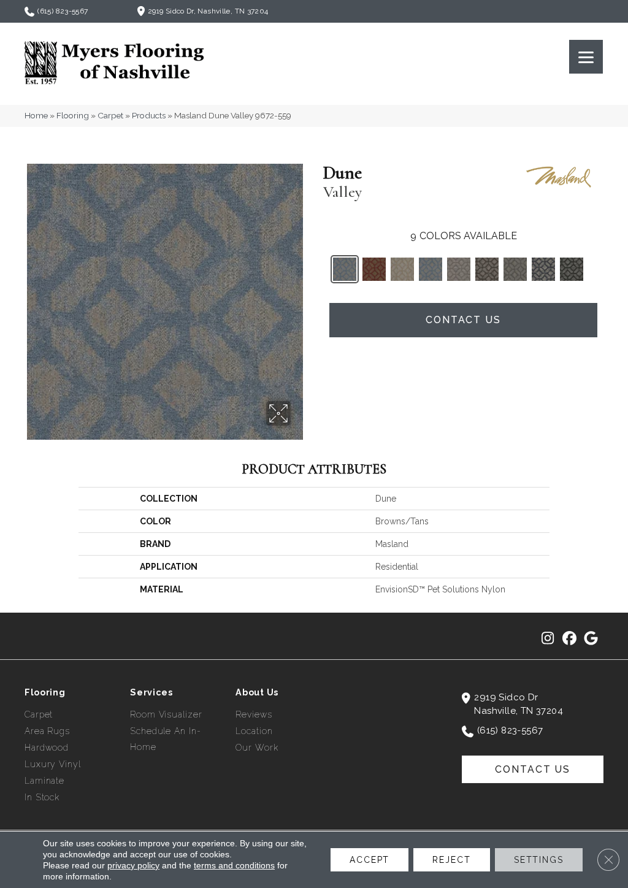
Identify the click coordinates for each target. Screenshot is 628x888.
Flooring (72, 115)
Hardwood (47, 747)
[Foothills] (515, 269)
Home (36, 115)
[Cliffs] (430, 269)
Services (151, 692)
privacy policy (133, 865)
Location (254, 731)
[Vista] (543, 269)
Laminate (44, 781)
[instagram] (548, 639)
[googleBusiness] (591, 639)
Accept (369, 860)
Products (149, 115)
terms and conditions (234, 865)
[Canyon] (374, 269)
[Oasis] (571, 269)
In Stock (42, 797)
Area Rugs (47, 731)
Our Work (257, 747)
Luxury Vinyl (53, 764)
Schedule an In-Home (165, 739)
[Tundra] (402, 269)
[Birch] (458, 269)
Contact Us (463, 320)
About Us (257, 692)
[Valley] (344, 269)
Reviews (254, 714)
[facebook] (569, 639)
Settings (539, 860)
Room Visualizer (166, 714)
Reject (451, 860)
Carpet (110, 115)
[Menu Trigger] (586, 57)
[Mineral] (487, 269)
